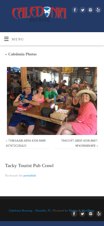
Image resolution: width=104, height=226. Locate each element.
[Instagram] (90, 11)
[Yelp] (97, 11)
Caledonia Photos (21, 54)
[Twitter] (82, 11)
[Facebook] (74, 11)
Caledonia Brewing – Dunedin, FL (30, 210)
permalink (29, 175)
